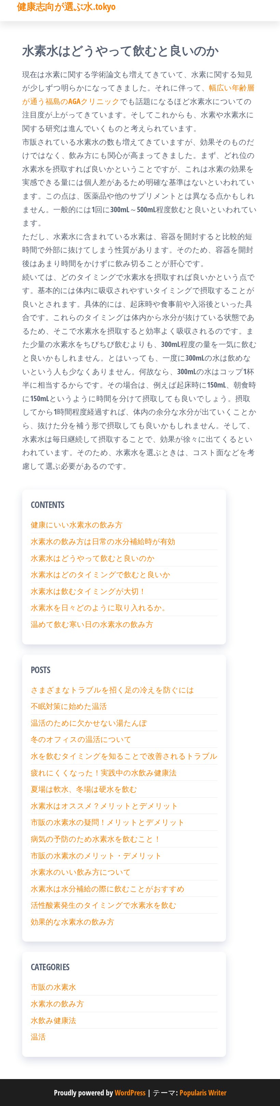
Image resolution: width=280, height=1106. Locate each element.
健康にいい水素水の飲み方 (77, 524)
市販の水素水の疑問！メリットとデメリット (108, 822)
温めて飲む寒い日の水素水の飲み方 (92, 624)
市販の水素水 (53, 986)
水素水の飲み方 (57, 1003)
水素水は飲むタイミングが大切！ (88, 591)
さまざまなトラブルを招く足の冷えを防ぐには (112, 689)
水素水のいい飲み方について (81, 872)
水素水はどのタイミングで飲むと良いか (100, 574)
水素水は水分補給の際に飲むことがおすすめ (108, 888)
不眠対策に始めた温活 (69, 706)
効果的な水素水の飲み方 (72, 921)
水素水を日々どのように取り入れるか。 (100, 607)
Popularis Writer (203, 1092)
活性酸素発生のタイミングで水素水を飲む (104, 905)
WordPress (130, 1092)
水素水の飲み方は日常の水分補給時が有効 (103, 541)
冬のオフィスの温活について (81, 739)
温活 (38, 1036)
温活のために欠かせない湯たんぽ (89, 722)
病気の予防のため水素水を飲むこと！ (96, 838)
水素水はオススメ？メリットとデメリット (105, 805)
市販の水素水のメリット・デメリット (96, 855)
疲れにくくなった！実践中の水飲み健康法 (104, 772)
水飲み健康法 (53, 1020)
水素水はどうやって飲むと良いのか (93, 558)
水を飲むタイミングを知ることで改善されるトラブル (124, 756)
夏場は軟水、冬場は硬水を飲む (84, 789)
